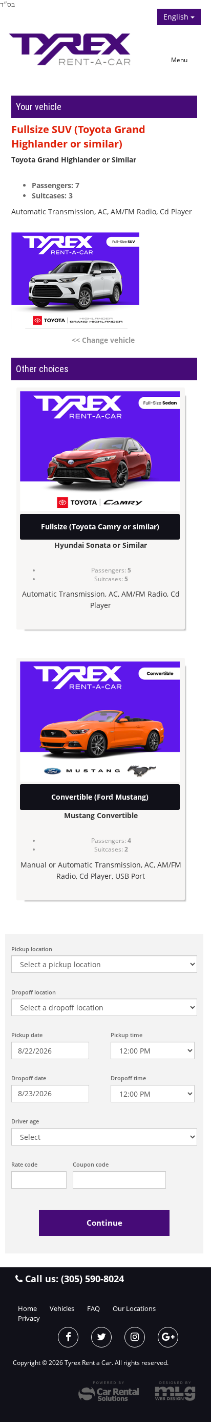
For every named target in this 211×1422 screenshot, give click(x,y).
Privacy (29, 1318)
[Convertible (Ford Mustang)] (100, 721)
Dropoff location (33, 992)
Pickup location (31, 949)
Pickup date (27, 1035)
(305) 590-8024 (92, 1278)
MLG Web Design (175, 1391)
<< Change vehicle (103, 340)
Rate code (24, 1164)
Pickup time (126, 1035)
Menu (179, 60)
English (177, 17)
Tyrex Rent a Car (74, 48)
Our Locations (134, 1308)
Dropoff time (128, 1078)
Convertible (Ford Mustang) (100, 797)
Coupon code (91, 1164)
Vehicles (62, 1308)
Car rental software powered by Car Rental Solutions (108, 1391)
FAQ (93, 1308)
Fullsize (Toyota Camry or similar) (100, 526)
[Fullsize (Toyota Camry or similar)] (100, 451)
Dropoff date (28, 1078)
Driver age (25, 1121)
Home (27, 1308)
